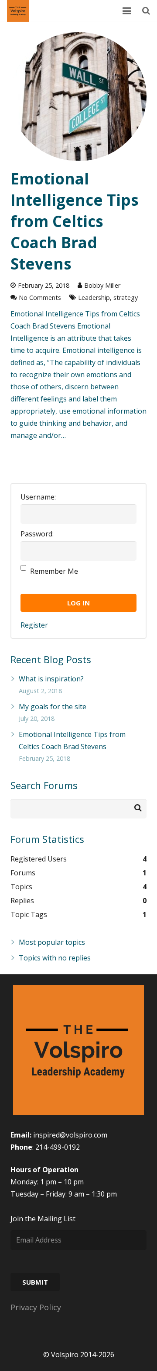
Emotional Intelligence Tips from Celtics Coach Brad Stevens (74, 221)
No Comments (40, 297)
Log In (78, 602)
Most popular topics (52, 942)
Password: (37, 534)
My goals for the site (52, 706)
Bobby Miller (102, 285)
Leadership (94, 297)
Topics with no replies (55, 958)
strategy (125, 297)
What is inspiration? (51, 679)
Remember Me (54, 571)
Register (34, 625)
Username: (38, 497)
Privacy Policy (35, 1307)
